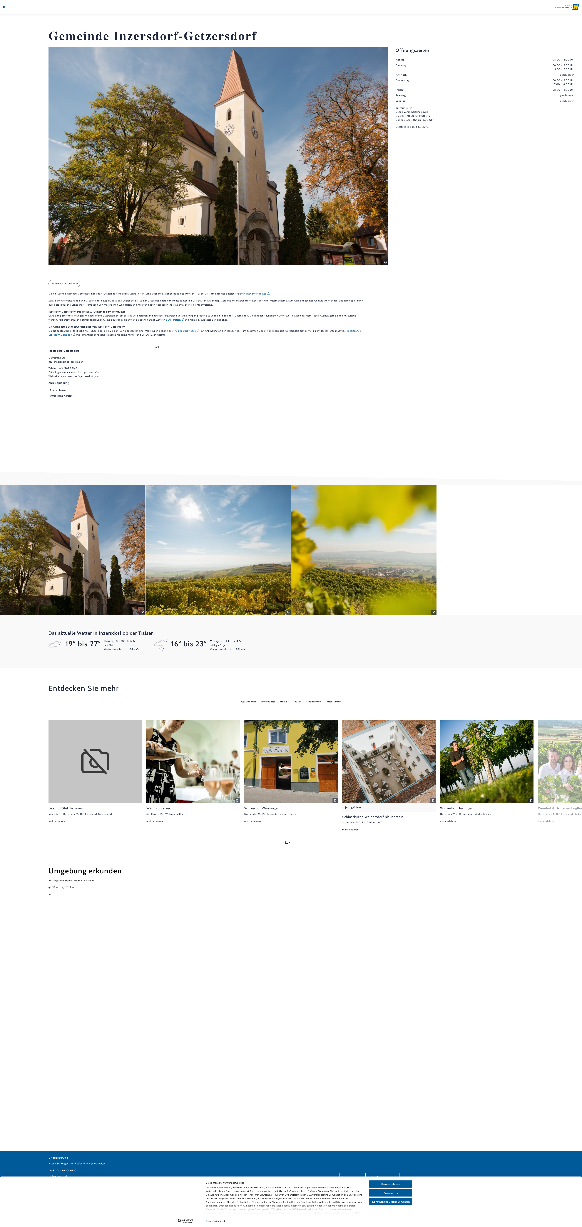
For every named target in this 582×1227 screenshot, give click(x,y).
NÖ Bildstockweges (185, 330)
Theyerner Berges (256, 293)
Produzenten (313, 701)
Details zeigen (213, 1221)
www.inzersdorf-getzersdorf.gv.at (79, 376)
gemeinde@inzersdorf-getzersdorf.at (78, 372)
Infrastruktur (333, 701)
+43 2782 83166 (68, 368)
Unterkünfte (268, 701)
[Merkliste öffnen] (16, 7)
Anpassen (389, 1193)
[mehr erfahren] (95, 771)
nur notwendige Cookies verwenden (390, 1201)
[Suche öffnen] (21, 7)
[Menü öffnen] (4, 7)
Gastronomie (249, 701)
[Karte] (12, 7)
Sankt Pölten (173, 319)
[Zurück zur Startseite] (567, 7)
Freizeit (284, 701)
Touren (297, 701)
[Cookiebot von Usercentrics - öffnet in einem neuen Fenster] (185, 1221)
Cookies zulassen (390, 1184)
